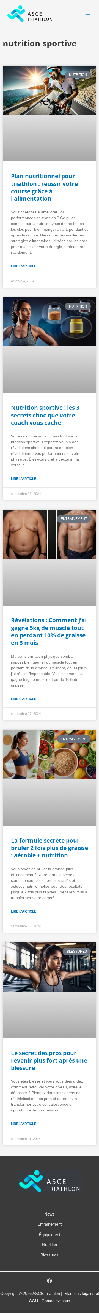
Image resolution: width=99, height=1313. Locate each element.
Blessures (49, 1255)
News (49, 1214)
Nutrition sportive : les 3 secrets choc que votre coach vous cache (45, 415)
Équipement (49, 1235)
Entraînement (49, 1224)
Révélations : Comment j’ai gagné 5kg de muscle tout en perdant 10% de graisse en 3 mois (49, 631)
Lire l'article (23, 266)
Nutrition (49, 1245)
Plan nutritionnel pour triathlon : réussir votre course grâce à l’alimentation (44, 187)
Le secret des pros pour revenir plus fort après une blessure (49, 1060)
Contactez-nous (56, 1301)
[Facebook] (49, 1280)
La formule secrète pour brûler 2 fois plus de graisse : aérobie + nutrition (49, 848)
